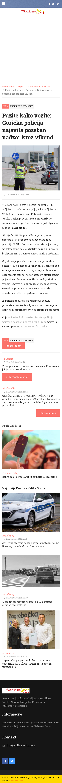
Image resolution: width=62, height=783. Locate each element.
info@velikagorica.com (21, 745)
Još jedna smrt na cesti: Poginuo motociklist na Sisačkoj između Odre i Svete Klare (30, 544)
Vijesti (21, 86)
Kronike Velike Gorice (21, 106)
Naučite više (17, 780)
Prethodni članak (17, 377)
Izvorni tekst (13, 345)
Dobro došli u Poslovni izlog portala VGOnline (29, 476)
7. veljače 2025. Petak (39, 86)
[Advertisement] (31, 49)
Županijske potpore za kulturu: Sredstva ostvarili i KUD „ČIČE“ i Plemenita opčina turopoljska (26, 663)
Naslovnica (8, 86)
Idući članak (47, 413)
